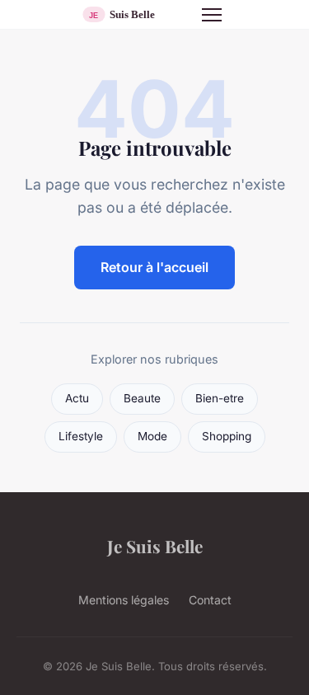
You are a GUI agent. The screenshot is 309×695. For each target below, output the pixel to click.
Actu (77, 398)
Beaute (142, 398)
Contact (210, 600)
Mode (152, 436)
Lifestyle (81, 436)
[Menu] (211, 15)
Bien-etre (219, 398)
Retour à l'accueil (154, 267)
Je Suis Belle (155, 545)
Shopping (226, 436)
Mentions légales (123, 600)
